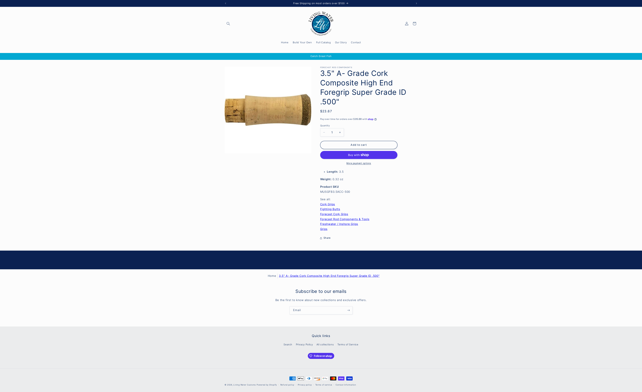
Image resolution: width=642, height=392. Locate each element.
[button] (228, 23)
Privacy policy (305, 385)
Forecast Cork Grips (334, 214)
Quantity (325, 125)
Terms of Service (347, 344)
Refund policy (287, 385)
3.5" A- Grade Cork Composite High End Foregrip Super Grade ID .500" (329, 275)
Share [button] (327, 237)
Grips (324, 229)
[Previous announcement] (225, 3)
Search (288, 344)
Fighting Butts (330, 209)
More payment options (358, 163)
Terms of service (323, 385)
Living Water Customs (244, 385)
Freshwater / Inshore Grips (339, 224)
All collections (325, 344)
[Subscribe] (348, 310)
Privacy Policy (304, 344)
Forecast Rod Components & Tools (344, 219)
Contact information (346, 385)
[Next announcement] (416, 3)
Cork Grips (327, 204)
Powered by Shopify (267, 385)
